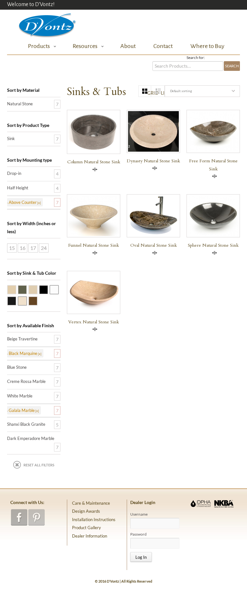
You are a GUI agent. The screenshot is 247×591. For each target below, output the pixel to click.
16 (22, 248)
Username (139, 514)
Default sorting (181, 91)
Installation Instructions (93, 519)
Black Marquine (23, 353)
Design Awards (86, 511)
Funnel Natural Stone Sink (93, 245)
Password (138, 534)
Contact (163, 46)
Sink (11, 138)
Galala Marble (37, 289)
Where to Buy (207, 46)
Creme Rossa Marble (26, 300)
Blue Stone (26, 289)
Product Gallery (86, 527)
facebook (19, 517)
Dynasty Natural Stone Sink (153, 161)
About (128, 46)
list (162, 93)
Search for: (196, 58)
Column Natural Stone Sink (93, 162)
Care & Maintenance (91, 503)
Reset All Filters (38, 465)
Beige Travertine (22, 338)
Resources (83, 46)
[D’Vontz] (42, 24)
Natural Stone (20, 103)
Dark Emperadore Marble (37, 300)
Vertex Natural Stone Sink (93, 322)
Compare (94, 169)
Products (37, 46)
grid (149, 93)
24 (44, 248)
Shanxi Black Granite (26, 424)
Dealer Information (89, 536)
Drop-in (14, 173)
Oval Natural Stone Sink (153, 245)
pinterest (36, 517)
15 (12, 248)
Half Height (17, 187)
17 (33, 248)
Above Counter (23, 202)
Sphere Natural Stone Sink (213, 245)
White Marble (58, 289)
